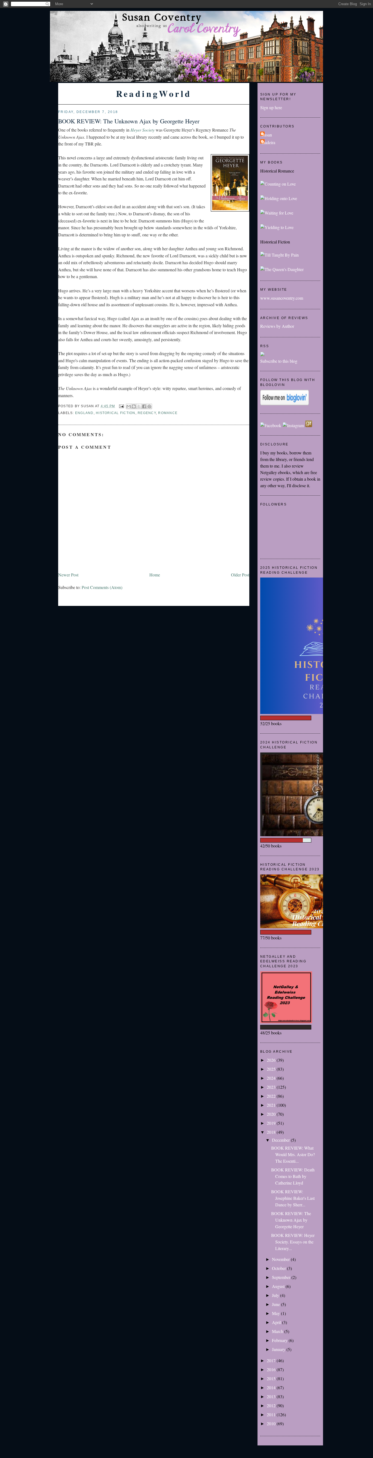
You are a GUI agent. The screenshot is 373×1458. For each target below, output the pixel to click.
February (280, 1340)
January (279, 1349)
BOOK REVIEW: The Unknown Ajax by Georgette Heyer (128, 121)
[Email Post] (121, 406)
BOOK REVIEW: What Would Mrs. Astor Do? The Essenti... (293, 1154)
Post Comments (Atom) (102, 587)
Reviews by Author (277, 326)
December (281, 1140)
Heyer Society (143, 130)
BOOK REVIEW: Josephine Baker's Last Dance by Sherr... (293, 1198)
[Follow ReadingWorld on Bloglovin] (284, 403)
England (84, 413)
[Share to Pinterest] (149, 406)
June (276, 1304)
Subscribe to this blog (278, 361)
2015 (272, 1378)
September (281, 1277)
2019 (272, 1123)
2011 (272, 1414)
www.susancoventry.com (281, 298)
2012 (272, 1405)
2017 (272, 1360)
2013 (272, 1396)
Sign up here (271, 107)
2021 (272, 1105)
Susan (267, 135)
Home (154, 575)
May (276, 1313)
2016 (272, 1369)
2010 (272, 1423)
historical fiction (115, 413)
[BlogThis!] (134, 406)
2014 (272, 1387)
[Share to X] (139, 406)
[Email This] (128, 406)
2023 (272, 1087)
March (278, 1331)
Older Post (240, 575)
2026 (272, 1060)
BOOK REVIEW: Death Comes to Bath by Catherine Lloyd (293, 1176)
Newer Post (68, 575)
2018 (272, 1132)
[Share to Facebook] (144, 406)
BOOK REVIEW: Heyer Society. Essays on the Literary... (293, 1241)
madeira (268, 142)
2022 (272, 1096)
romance (167, 413)
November (281, 1259)
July (276, 1295)
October (279, 1268)
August (279, 1286)
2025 (272, 1069)
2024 (272, 1078)
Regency (147, 413)
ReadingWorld (154, 93)
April (277, 1322)
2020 (272, 1114)
